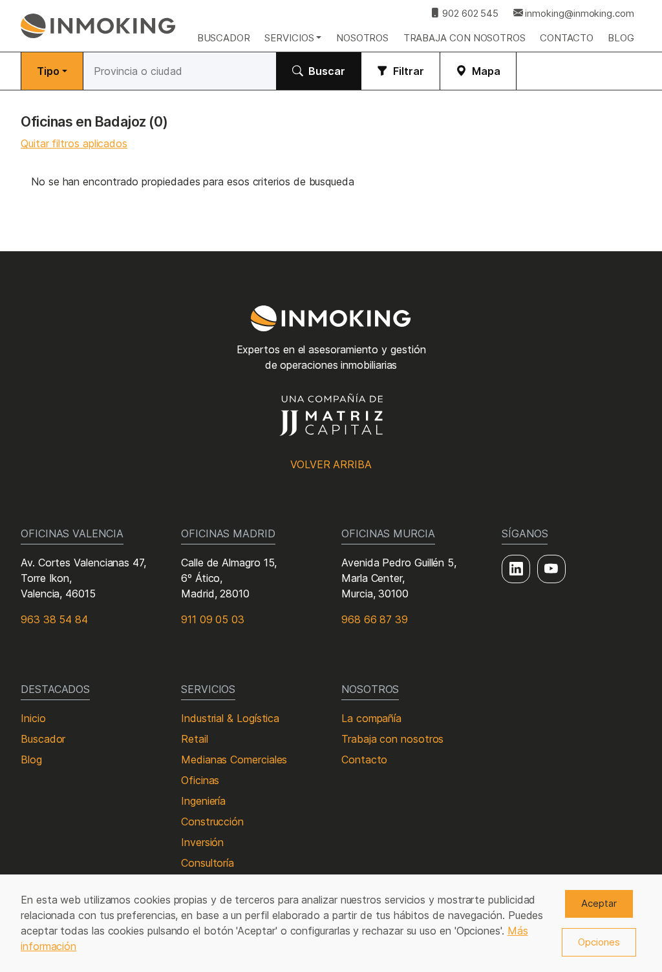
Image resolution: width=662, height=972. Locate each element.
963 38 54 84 (54, 619)
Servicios (289, 38)
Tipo (48, 71)
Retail (194, 738)
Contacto (566, 38)
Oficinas (200, 780)
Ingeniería (203, 800)
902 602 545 (469, 13)
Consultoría (207, 862)
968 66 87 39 (374, 619)
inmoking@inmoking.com (578, 13)
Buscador (223, 38)
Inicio (33, 718)
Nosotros (362, 38)
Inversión (202, 842)
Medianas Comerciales (234, 759)
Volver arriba (331, 464)
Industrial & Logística (230, 718)
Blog (621, 38)
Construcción (212, 821)
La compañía (371, 718)
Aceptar (599, 903)
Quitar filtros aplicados (74, 143)
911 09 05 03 (212, 619)
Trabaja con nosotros (464, 38)
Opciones (599, 942)
